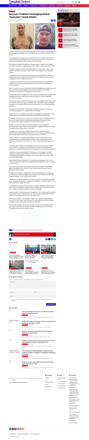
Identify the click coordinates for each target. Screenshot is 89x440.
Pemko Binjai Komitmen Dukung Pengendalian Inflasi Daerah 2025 (74, 416)
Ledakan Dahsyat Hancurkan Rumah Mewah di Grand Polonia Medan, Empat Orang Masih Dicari (16, 272)
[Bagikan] (54, 20)
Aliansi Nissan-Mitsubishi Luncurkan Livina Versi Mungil (70, 45)
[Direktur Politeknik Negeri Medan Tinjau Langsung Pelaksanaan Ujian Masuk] (48, 249)
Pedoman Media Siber (74, 412)
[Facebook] (46, 239)
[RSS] (23, 429)
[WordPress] (18, 429)
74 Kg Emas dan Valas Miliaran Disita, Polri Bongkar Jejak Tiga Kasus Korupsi (48, 272)
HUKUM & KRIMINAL (49, 382)
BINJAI (46, 380)
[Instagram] (20, 429)
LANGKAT (47, 378)
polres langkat (62, 383)
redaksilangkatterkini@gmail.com (19, 382)
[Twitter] (49, 239)
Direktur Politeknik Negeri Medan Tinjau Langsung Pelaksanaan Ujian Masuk (47, 257)
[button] (72, 2)
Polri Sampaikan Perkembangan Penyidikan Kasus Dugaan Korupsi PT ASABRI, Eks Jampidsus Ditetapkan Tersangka (31, 272)
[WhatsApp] (54, 239)
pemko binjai (62, 388)
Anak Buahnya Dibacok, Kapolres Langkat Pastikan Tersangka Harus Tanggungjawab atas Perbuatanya (74, 381)
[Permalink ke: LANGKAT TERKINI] (10, 20)
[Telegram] (52, 239)
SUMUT (46, 384)
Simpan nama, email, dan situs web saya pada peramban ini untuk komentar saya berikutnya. (31, 300)
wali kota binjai (62, 386)
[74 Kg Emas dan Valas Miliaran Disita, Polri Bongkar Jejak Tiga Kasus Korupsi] (48, 264)
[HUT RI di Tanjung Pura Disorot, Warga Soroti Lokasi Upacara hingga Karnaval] (16, 249)
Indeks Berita (72, 387)
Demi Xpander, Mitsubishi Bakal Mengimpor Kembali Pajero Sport (70, 40)
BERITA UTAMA (12, 11)
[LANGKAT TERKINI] (19, 2)
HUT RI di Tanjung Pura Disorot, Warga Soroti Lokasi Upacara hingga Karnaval (16, 257)
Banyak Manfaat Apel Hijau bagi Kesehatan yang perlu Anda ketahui (70, 29)
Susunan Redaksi (73, 423)
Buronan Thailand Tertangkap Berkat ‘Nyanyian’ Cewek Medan (28, 230)
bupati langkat (62, 381)
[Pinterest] (15, 429)
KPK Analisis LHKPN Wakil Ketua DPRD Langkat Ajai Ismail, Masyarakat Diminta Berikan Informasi (74, 392)
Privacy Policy (72, 420)
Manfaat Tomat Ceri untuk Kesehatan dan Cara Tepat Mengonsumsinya (70, 34)
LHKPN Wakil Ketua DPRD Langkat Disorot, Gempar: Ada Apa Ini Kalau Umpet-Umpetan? (74, 400)
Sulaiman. (44, 59)
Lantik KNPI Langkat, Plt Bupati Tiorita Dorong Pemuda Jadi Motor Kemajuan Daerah (31, 257)
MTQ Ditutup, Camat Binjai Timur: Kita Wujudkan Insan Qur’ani (74, 408)
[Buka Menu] (79, 2)
